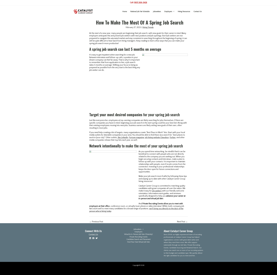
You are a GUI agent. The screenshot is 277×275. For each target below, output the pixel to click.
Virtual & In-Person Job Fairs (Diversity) (138, 234)
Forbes (173, 137)
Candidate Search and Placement (138, 239)
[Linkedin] (90, 238)
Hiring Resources (184, 11)
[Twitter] (97, 238)
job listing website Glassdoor (157, 137)
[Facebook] (93, 238)
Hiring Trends (148, 27)
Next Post (182, 222)
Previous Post (96, 222)
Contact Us (198, 11)
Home (124, 11)
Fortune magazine (136, 137)
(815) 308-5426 (140, 3)
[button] (173, 11)
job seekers (157, 191)
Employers (168, 11)
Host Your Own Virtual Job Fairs (138, 242)
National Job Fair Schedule (140, 11)
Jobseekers (157, 11)
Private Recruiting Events (138, 237)
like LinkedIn (122, 137)
